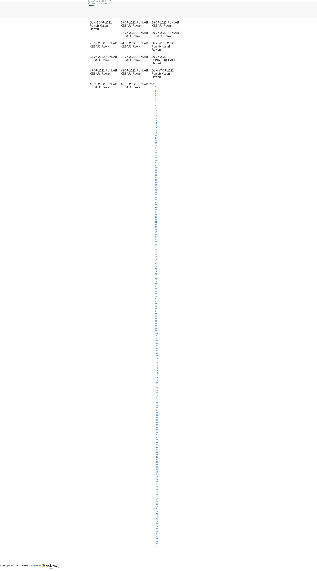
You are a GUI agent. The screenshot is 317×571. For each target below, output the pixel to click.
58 (156, 229)
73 (156, 266)
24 (156, 145)
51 (156, 212)
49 (156, 207)
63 (156, 241)
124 (156, 392)
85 (156, 296)
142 (156, 437)
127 (156, 400)
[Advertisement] (186, 12)
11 (156, 113)
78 (156, 279)
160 (156, 481)
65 (156, 246)
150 (156, 457)
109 (156, 355)
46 (156, 199)
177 (156, 524)
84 (156, 293)
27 (156, 152)
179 (156, 528)
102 (156, 338)
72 (156, 264)
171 (156, 509)
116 (156, 373)
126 (156, 397)
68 (156, 254)
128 (156, 402)
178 (156, 526)
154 (156, 467)
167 (156, 499)
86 (156, 298)
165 (156, 494)
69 (156, 256)
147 (156, 449)
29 (156, 157)
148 (156, 452)
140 (156, 432)
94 (156, 318)
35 (156, 172)
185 (156, 543)
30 (156, 160)
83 (156, 291)
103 (156, 340)
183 (156, 538)
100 (156, 333)
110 (156, 358)
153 (156, 464)
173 (156, 514)
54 (156, 219)
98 (156, 328)
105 (156, 345)
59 (156, 232)
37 (156, 177)
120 (156, 382)
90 (156, 308)
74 (156, 269)
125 (156, 395)
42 (156, 190)
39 (156, 182)
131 (156, 410)
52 (156, 214)
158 (156, 477)
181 (156, 533)
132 (156, 412)
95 (156, 321)
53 (156, 217)
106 (156, 348)
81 (156, 286)
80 (156, 284)
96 (156, 323)
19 (156, 133)
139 (156, 429)
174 (156, 516)
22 (156, 140)
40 (156, 185)
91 (156, 311)
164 (156, 491)
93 (156, 316)
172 (156, 511)
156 (156, 472)
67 (156, 251)
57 (156, 227)
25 (156, 147)
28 (156, 155)
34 (156, 170)
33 (156, 167)
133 (156, 415)
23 (156, 143)
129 (156, 405)
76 (156, 274)
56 (156, 224)
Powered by (36, 565)
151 (156, 459)
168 (156, 501)
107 (156, 350)
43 (156, 192)
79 (156, 281)
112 (156, 363)
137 (156, 425)
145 (156, 444)
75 (156, 271)
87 (156, 301)
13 (156, 118)
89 (156, 306)
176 (156, 521)
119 (156, 380)
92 (156, 313)
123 (156, 390)
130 (156, 407)
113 (156, 365)
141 (156, 434)
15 (156, 123)
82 (156, 288)
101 (156, 335)
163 (156, 489)
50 (156, 209)
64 (156, 244)
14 (156, 120)
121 (156, 385)
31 (156, 162)
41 (156, 187)
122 (156, 387)
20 (156, 135)
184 (156, 541)
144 (156, 442)
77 (156, 276)
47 (156, 202)
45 (156, 197)
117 (156, 375)
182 (156, 536)
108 (156, 353)
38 (156, 180)
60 (156, 234)
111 (156, 360)
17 (156, 128)
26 (156, 150)
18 (156, 130)
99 (156, 331)
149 (156, 454)
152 (156, 462)
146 (156, 447)
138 (156, 427)
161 (156, 484)
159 (156, 479)
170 (156, 506)
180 (156, 531)
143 (156, 439)
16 (156, 125)
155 (156, 469)
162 (156, 486)
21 (156, 138)
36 (156, 175)
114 (156, 368)
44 (156, 194)
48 (156, 204)
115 (156, 370)
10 (156, 110)
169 (156, 504)
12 (156, 115)
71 (156, 261)
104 (156, 343)
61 (156, 237)
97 (156, 326)
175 (156, 519)
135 (156, 420)
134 (156, 417)
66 (156, 249)
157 (156, 474)
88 (156, 303)
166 (156, 496)
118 (156, 378)
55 (156, 222)
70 (156, 259)
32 (156, 165)
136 (156, 422)
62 (156, 239)
